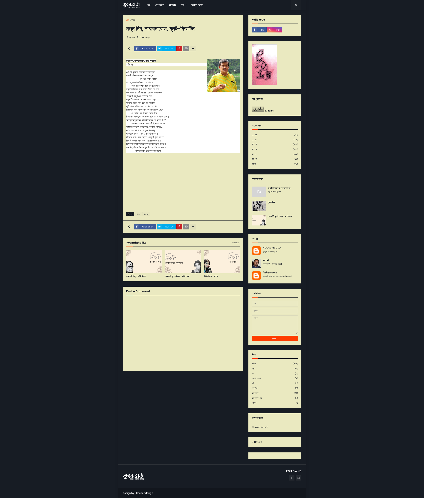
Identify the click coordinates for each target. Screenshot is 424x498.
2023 (275, 144)
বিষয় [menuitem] (182, 5)
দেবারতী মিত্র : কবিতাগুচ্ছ (136, 276)
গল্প (275, 373)
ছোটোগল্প (275, 388)
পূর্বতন (240, 377)
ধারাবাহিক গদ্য (275, 398)
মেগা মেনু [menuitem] (158, 5)
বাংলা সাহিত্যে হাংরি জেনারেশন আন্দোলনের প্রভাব (279, 190)
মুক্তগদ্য (271, 202)
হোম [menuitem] (148, 5)
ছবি (275, 383)
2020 (275, 159)
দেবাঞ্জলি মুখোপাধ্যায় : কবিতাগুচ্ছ (177, 276)
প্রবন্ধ (275, 402)
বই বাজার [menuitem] (172, 5)
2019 (275, 164)
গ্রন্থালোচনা (275, 378)
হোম (127, 20)
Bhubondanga (144, 493)
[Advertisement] (183, 184)
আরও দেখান (236, 242)
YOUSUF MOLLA (272, 247)
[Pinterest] (179, 48)
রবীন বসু (146, 214)
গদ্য (275, 368)
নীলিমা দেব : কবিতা (211, 276)
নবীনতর (127, 377)
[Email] (186, 48)
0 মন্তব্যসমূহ (145, 37)
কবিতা (133, 20)
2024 (275, 139)
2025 (275, 134)
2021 (275, 154)
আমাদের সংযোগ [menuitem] (197, 5)
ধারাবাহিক (275, 393)
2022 (275, 149)
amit (266, 260)
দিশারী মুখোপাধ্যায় (270, 272)
